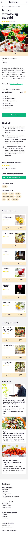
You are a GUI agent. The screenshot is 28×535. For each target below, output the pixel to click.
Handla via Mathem (14, 115)
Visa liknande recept (16, 84)
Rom (4, 199)
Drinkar (17, 193)
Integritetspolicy (6, 507)
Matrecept (5, 489)
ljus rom (4, 186)
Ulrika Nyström (12, 58)
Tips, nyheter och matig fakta (10, 496)
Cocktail (5, 193)
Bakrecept (5, 491)
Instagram (5, 516)
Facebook (4, 518)
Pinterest (4, 514)
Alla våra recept (6, 495)
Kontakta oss (6, 525)
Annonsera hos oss (7, 527)
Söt (8, 199)
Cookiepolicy (5, 503)
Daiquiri (11, 193)
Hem (3, 6)
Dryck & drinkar (6, 493)
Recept (6, 6)
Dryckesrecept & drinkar (8, 196)
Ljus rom (18, 196)
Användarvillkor (6, 505)
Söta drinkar (15, 199)
